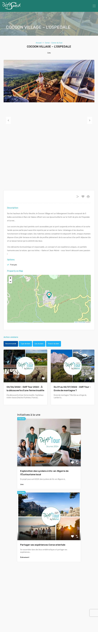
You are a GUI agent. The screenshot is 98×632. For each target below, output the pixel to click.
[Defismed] (11, 9)
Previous (8, 120)
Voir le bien (49, 457)
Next (89, 120)
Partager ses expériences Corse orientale (42, 544)
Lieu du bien (39, 344)
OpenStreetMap (82, 322)
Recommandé (10, 344)
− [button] (10, 281)
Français (13, 265)
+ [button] (10, 278)
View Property (25, 376)
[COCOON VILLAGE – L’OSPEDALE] (49, 295)
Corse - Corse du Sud (53, 43)
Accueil (38, 43)
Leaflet (76, 322)
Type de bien (25, 344)
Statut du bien (53, 344)
